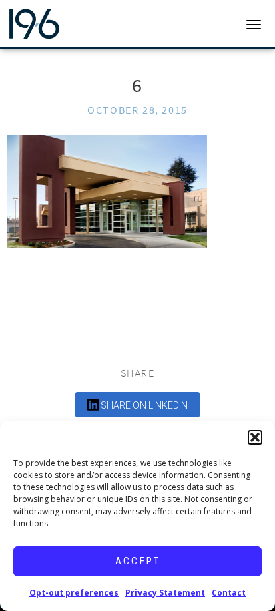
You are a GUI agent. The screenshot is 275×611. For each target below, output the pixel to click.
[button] (255, 437)
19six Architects (62, 23)
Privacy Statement (165, 592)
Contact (229, 592)
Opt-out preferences (74, 592)
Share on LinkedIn (143, 405)
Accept (137, 561)
